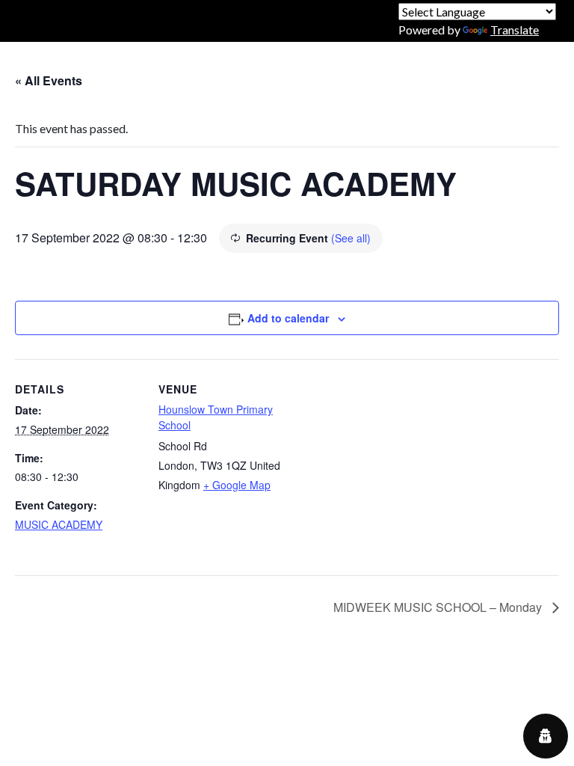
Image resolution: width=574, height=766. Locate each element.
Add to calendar (288, 317)
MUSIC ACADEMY (58, 524)
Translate (514, 29)
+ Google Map (237, 484)
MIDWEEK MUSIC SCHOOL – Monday (439, 607)
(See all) (351, 237)
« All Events (48, 80)
